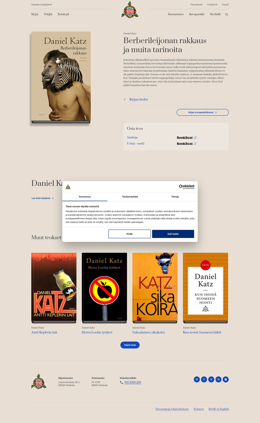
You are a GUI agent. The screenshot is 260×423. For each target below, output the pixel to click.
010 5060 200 (133, 382)
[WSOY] (130, 10)
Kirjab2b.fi (212, 4)
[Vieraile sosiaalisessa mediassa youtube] (218, 379)
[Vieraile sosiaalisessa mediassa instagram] (197, 379)
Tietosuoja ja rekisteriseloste (172, 409)
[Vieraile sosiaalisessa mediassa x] (211, 379)
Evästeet (199, 409)
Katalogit (63, 14)
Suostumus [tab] (85, 196)
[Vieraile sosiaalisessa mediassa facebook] (204, 379)
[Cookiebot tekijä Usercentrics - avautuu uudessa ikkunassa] (181, 187)
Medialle (215, 14)
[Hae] (226, 14)
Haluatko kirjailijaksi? (41, 4)
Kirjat (34, 14)
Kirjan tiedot (138, 100)
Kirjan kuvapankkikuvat (200, 112)
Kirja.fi (225, 4)
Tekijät (48, 14)
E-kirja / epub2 (135, 144)
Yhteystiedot (196, 4)
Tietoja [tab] (175, 196)
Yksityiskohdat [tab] (130, 196)
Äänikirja (132, 138)
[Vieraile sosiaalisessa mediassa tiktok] (226, 379)
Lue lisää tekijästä (40, 199)
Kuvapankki (196, 14)
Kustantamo (176, 14)
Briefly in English (219, 409)
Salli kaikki (173, 234)
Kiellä (129, 234)
